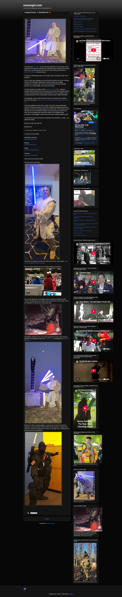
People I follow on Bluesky (79, 235)
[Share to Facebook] (35, 513)
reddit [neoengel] (77, 21)
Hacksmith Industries (30, 72)
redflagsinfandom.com (30, 139)
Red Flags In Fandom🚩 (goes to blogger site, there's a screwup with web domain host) (84, 19)
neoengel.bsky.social (30, 144)
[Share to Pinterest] (36, 513)
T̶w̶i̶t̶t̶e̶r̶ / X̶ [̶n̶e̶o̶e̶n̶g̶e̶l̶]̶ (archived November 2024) (85, 31)
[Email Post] (28, 513)
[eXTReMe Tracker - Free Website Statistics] (24, 590)
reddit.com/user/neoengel (31, 150)
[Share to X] (34, 513)
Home (47, 519)
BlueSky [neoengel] (78, 24)
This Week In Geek (78, 233)
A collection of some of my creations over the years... (85, 28)
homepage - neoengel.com (80, 16)
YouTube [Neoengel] (78, 26)
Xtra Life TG (36, 66)
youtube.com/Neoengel (30, 155)
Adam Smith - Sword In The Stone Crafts (83, 230)
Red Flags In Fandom (51, 89)
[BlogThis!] (32, 513)
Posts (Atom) (50, 523)
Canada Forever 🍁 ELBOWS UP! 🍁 (37, 12)
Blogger (70, 594)
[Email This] (31, 513)
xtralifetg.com (49, 338)
